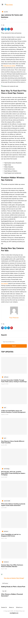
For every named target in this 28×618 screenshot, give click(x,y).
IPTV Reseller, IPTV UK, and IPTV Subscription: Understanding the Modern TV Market (13, 473)
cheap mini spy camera (9, 65)
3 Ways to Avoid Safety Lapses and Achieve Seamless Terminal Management (13, 411)
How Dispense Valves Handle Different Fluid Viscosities (12, 442)
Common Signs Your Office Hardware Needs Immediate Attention (12, 565)
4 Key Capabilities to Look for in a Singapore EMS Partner (11, 535)
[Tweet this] (5, 29)
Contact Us (4, 607)
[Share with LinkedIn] (8, 29)
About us (11, 607)
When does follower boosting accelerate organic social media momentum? (13, 504)
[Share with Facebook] (2, 29)
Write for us (19, 607)
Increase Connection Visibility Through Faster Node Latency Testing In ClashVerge (14, 381)
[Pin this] (11, 29)
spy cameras (4, 283)
